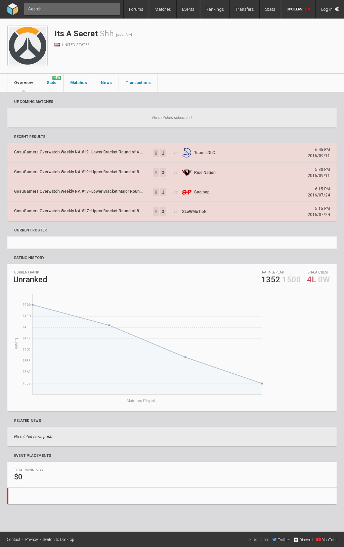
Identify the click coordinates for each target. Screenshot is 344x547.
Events (188, 9)
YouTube (329, 540)
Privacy (31, 540)
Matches (163, 9)
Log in (327, 9)
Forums (136, 9)
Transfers (244, 9)
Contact (13, 540)
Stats (270, 9)
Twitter (284, 540)
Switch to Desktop (58, 540)
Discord (306, 540)
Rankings (215, 9)
